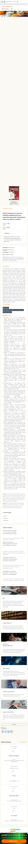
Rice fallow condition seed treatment (13, 310)
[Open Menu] (2, 2)
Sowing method (7, 312)
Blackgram (6, 307)
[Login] (18, 2)
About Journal (5, 8)
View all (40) (23, 742)
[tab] (14, 233)
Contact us (14, 724)
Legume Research (7, 6)
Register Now (13, 841)
